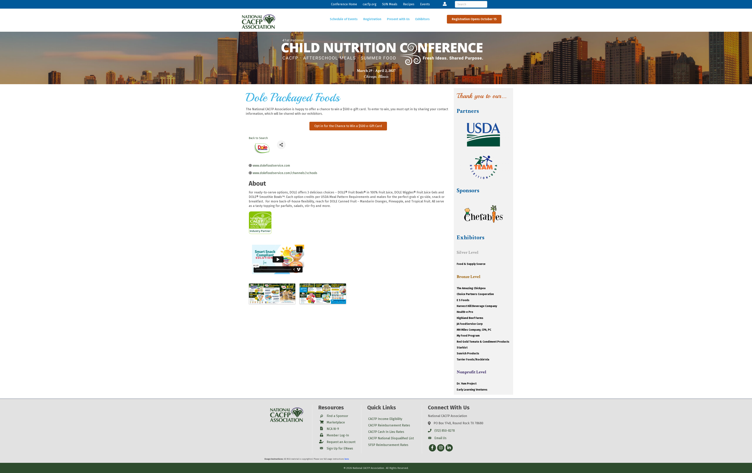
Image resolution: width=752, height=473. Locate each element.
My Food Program (468, 335)
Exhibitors (422, 19)
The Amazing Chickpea (471, 288)
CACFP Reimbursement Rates (389, 425)
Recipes (408, 4)
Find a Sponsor (337, 416)
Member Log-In (338, 435)
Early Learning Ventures (472, 389)
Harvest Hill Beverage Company (477, 306)
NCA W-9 (333, 429)
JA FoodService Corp (470, 324)
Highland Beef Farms (470, 318)
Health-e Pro (465, 312)
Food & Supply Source (471, 264)
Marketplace (336, 422)
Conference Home (344, 4)
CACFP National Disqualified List (391, 438)
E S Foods (463, 300)
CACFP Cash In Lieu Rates (386, 432)
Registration (372, 19)
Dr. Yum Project (466, 383)
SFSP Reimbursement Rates (388, 445)
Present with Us (398, 19)
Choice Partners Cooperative (475, 294)
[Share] (281, 144)
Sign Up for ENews (340, 448)
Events (425, 4)
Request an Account (341, 442)
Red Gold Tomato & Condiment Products (483, 341)
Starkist (462, 347)
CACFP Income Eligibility (385, 419)
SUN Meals (389, 4)
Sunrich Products (468, 353)
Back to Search (258, 138)
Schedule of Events (344, 19)
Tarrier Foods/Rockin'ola (473, 359)
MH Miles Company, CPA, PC (474, 329)
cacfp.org (369, 4)
